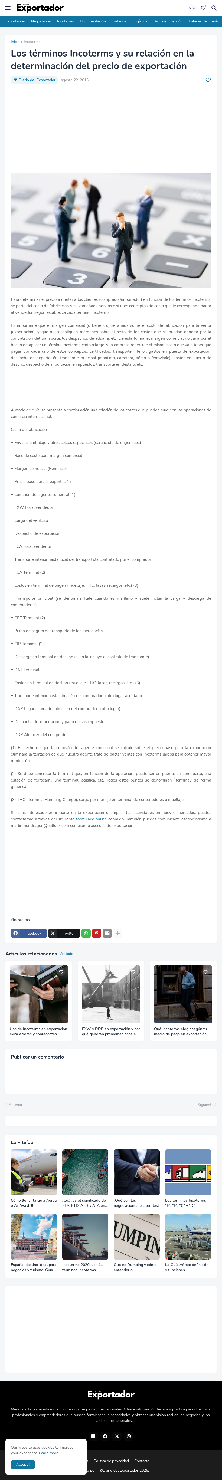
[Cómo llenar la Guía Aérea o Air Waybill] (34, 1172)
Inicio (15, 42)
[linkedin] (93, 1436)
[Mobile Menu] (8, 8)
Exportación (15, 21)
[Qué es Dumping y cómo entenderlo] (137, 1237)
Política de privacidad (111, 1460)
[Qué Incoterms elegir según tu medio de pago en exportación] (183, 994)
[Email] (107, 933)
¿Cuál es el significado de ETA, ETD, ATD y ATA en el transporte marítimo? (84, 1203)
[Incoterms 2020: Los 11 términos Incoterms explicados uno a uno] (85, 1237)
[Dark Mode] (192, 8)
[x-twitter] (117, 1436)
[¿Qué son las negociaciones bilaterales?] (137, 1172)
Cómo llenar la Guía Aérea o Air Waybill (34, 1203)
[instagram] (128, 1436)
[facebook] (105, 1436)
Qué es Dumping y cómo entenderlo (135, 1268)
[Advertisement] (111, 128)
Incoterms (65, 21)
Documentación (93, 21)
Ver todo (66, 953)
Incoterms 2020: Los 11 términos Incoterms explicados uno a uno (82, 1268)
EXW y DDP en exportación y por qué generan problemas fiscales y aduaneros (111, 1032)
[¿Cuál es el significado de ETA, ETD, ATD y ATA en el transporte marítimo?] (85, 1172)
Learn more (48, 1453)
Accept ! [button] (23, 1464)
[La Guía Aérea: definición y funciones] (188, 1237)
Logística (139, 21)
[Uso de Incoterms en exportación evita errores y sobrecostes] (39, 994)
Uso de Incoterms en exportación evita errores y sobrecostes (38, 1032)
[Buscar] (215, 8)
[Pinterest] (96, 933)
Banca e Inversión (168, 21)
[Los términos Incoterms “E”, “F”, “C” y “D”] (188, 1172)
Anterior (15, 1104)
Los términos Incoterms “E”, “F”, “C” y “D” (185, 1203)
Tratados (119, 21)
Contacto (141, 1460)
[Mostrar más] (117, 933)
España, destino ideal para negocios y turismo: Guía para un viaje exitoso (34, 1268)
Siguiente (205, 1104)
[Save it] (208, 80)
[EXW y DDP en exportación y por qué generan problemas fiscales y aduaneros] (111, 994)
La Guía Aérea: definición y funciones (186, 1268)
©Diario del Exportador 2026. (124, 1470)
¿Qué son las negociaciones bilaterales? (136, 1203)
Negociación (41, 21)
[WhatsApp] (86, 933)
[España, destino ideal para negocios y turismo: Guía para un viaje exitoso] (34, 1237)
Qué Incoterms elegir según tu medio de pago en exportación (180, 1032)
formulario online (91, 819)
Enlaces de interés (204, 21)
